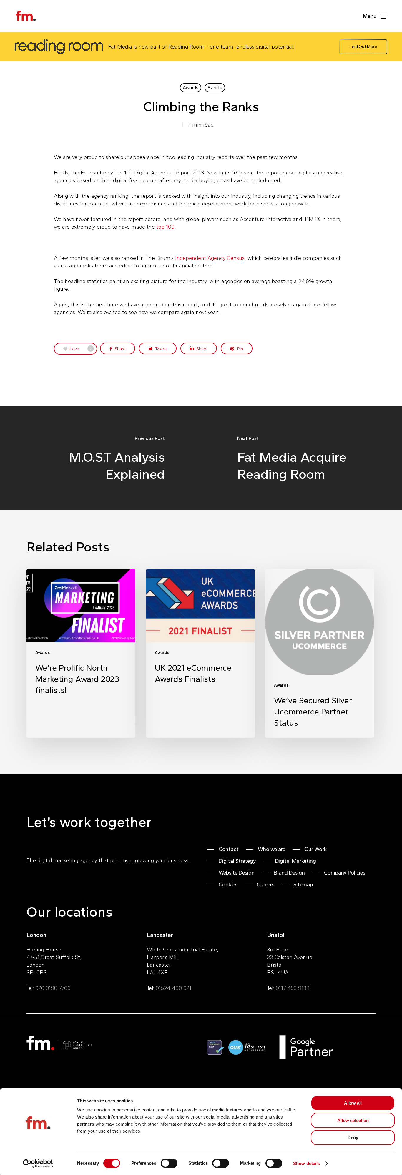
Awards (190, 87)
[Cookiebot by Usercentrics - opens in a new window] (38, 1163)
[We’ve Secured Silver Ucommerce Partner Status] (319, 653)
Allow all (353, 1103)
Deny (353, 1137)
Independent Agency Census (210, 258)
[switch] (169, 1163)
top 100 (165, 227)
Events (214, 87)
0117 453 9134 (293, 988)
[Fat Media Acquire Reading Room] (301, 458)
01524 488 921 (173, 988)
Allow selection (353, 1120)
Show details (306, 1163)
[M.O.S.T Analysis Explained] (100, 458)
